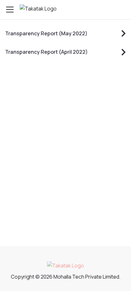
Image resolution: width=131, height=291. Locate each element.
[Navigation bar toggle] (10, 9)
